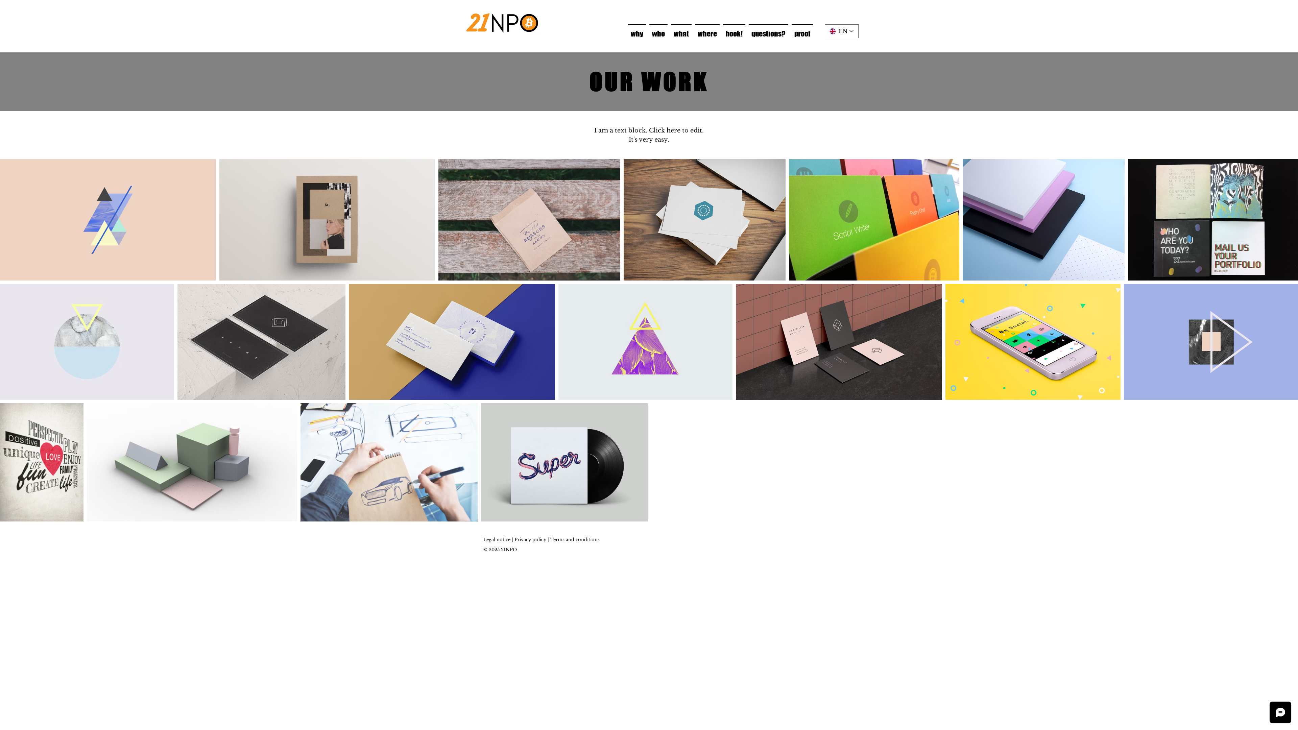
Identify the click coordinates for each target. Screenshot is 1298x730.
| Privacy (521, 539)
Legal (489, 539)
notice (503, 539)
